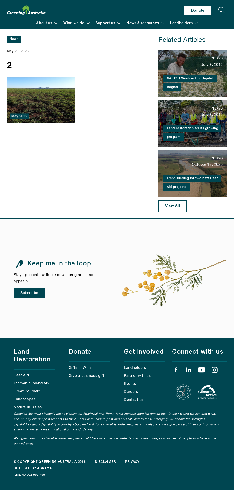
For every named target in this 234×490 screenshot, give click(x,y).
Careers (131, 392)
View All (172, 206)
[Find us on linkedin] (188, 371)
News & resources (142, 23)
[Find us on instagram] (214, 371)
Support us (105, 23)
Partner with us (137, 376)
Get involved (144, 352)
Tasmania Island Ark (31, 383)
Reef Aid (21, 375)
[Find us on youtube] (201, 371)
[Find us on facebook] (175, 371)
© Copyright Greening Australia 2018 (50, 461)
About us (44, 23)
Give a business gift (86, 376)
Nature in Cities (28, 407)
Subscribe (29, 293)
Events (130, 384)
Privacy (132, 461)
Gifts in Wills (80, 368)
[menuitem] (46, 23)
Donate (198, 10)
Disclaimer (105, 461)
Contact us (134, 400)
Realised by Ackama (33, 468)
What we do (74, 23)
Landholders (181, 23)
